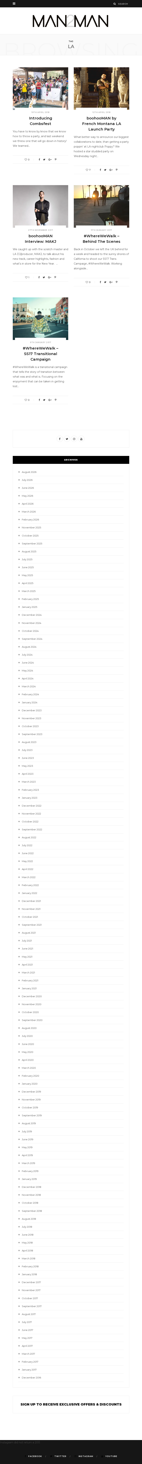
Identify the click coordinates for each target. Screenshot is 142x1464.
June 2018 (27, 1234)
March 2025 (29, 591)
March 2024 (29, 686)
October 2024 (30, 630)
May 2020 (27, 1051)
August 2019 (29, 1123)
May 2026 (27, 495)
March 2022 (29, 877)
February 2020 (30, 1075)
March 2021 (28, 972)
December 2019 (31, 1091)
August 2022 (29, 837)
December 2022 (31, 805)
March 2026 (29, 511)
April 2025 (27, 583)
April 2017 (27, 1345)
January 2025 (29, 606)
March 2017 (28, 1353)
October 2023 (30, 726)
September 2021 (32, 924)
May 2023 (27, 765)
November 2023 (31, 718)
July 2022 (27, 845)
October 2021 (30, 916)
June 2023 (28, 757)
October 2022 (30, 821)
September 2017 (32, 1306)
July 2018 (27, 1226)
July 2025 (27, 559)
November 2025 (31, 527)
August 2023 (29, 742)
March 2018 (28, 1258)
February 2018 (30, 1266)
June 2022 (28, 853)
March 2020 (29, 1067)
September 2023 (32, 734)
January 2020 (30, 1083)
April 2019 (27, 1155)
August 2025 (29, 551)
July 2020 (27, 1035)
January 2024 (29, 702)
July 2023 (27, 750)
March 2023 (29, 781)
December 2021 (31, 900)
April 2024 (27, 678)
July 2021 (27, 940)
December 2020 (32, 996)
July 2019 (27, 1131)
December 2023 (32, 710)
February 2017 (30, 1361)
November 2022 (31, 813)
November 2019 (31, 1099)
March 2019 (28, 1163)
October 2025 (30, 535)
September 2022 (32, 829)
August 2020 (29, 1028)
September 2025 (32, 543)
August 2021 (29, 932)
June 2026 (28, 487)
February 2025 (30, 599)
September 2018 (32, 1210)
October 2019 (30, 1107)
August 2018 (29, 1218)
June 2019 (27, 1139)
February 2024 (30, 694)
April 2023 (27, 773)
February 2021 (30, 980)
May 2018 (27, 1242)
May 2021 (27, 956)
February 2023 (30, 789)
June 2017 (27, 1329)
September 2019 (32, 1115)
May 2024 (27, 670)
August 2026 (29, 471)
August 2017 (29, 1314)
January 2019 (29, 1179)
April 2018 (27, 1250)
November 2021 (31, 908)
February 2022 (30, 885)
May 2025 (27, 575)
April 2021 (27, 964)
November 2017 (31, 1290)
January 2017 (29, 1369)
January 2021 (29, 988)
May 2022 (27, 861)
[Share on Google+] (50, 159)
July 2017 (27, 1322)
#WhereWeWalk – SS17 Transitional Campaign (40, 354)
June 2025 (28, 567)
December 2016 (31, 1377)
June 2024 (28, 662)
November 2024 (31, 622)
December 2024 (32, 614)
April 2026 (27, 503)
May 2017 (27, 1337)
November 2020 (31, 1004)
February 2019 (30, 1171)
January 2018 (29, 1274)
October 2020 (30, 1012)
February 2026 (30, 519)
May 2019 (27, 1147)
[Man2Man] (71, 21)
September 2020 (32, 1020)
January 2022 (29, 893)
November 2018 (31, 1194)
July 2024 (27, 654)
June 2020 (28, 1044)
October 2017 (30, 1298)
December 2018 (31, 1186)
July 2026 (27, 479)
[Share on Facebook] (39, 159)
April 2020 (28, 1059)
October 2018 (30, 1202)
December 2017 (31, 1282)
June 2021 (27, 948)
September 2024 (32, 638)
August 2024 (29, 646)
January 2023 (29, 797)
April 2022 (27, 869)
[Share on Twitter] (44, 159)
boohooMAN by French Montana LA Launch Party (101, 123)
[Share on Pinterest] (55, 159)
